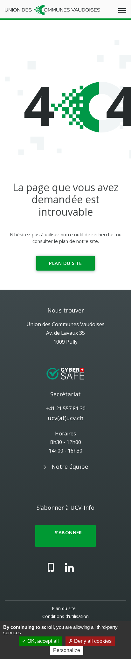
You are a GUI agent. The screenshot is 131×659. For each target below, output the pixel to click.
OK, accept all (42, 641)
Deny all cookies (92, 641)
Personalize (66, 650)
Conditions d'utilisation (65, 616)
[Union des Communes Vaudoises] (52, 9)
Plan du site (65, 263)
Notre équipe (70, 466)
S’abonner (65, 536)
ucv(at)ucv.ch (65, 418)
